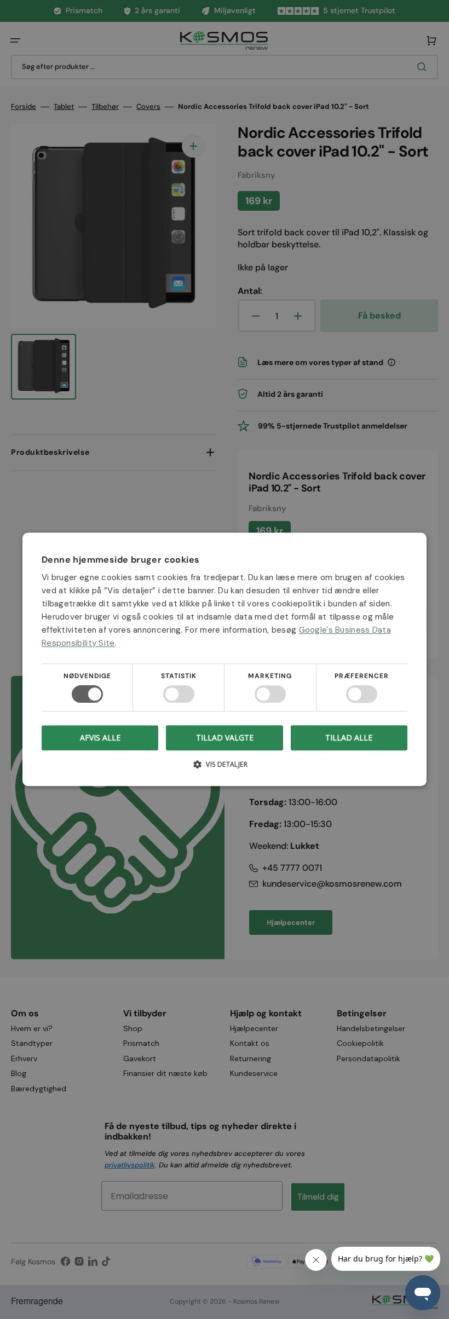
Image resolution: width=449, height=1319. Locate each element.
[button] (224, 768)
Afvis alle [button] (100, 738)
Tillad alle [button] (348, 737)
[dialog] (224, 659)
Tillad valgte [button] (225, 737)
